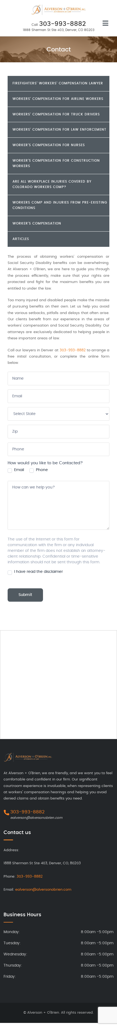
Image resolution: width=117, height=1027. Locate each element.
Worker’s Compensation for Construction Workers (56, 163)
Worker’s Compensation (37, 223)
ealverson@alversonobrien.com (36, 817)
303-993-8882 (62, 24)
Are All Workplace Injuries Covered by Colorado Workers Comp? (52, 184)
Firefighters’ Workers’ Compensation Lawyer (58, 83)
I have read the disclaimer (38, 572)
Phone (41, 470)
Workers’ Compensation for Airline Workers (58, 98)
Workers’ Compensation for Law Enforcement (59, 129)
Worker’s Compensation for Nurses (49, 145)
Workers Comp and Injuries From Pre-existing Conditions (60, 205)
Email (18, 470)
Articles (21, 239)
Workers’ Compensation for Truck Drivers (56, 114)
